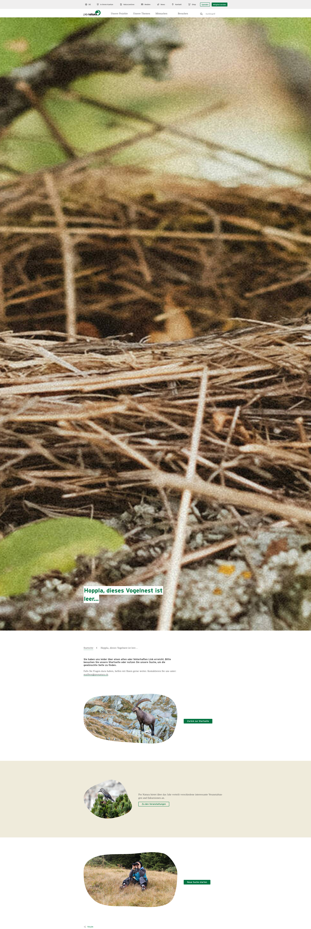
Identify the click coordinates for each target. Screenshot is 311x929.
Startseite (88, 648)
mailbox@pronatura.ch (96, 674)
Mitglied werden (219, 4)
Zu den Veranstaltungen (154, 804)
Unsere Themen (141, 14)
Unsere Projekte (119, 14)
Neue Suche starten (197, 882)
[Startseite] (92, 12)
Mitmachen (161, 14)
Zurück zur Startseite (198, 721)
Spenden (205, 4)
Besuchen (183, 14)
